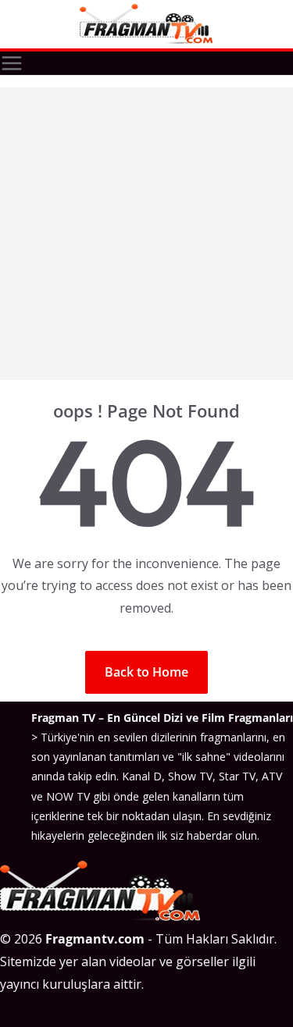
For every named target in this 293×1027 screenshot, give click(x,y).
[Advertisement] (146, 233)
